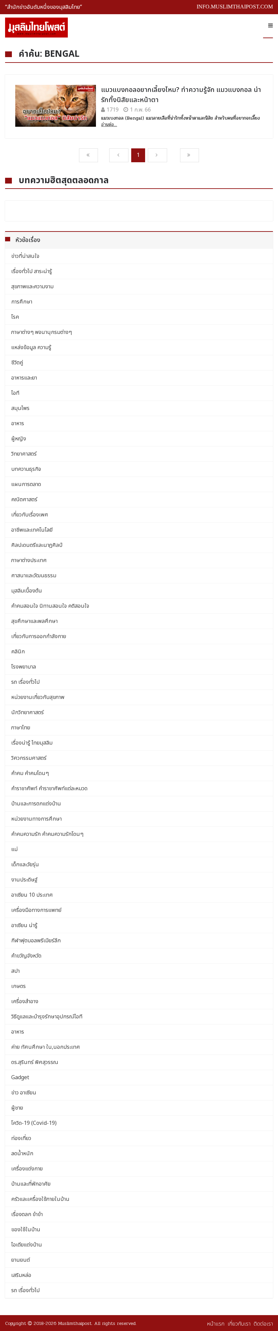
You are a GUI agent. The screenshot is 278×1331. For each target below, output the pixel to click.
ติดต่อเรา (263, 1324)
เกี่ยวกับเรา (239, 1324)
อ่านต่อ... (109, 124)
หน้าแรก (215, 1324)
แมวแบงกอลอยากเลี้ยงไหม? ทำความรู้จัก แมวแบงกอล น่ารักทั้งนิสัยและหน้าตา (181, 95)
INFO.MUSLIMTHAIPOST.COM (235, 6)
